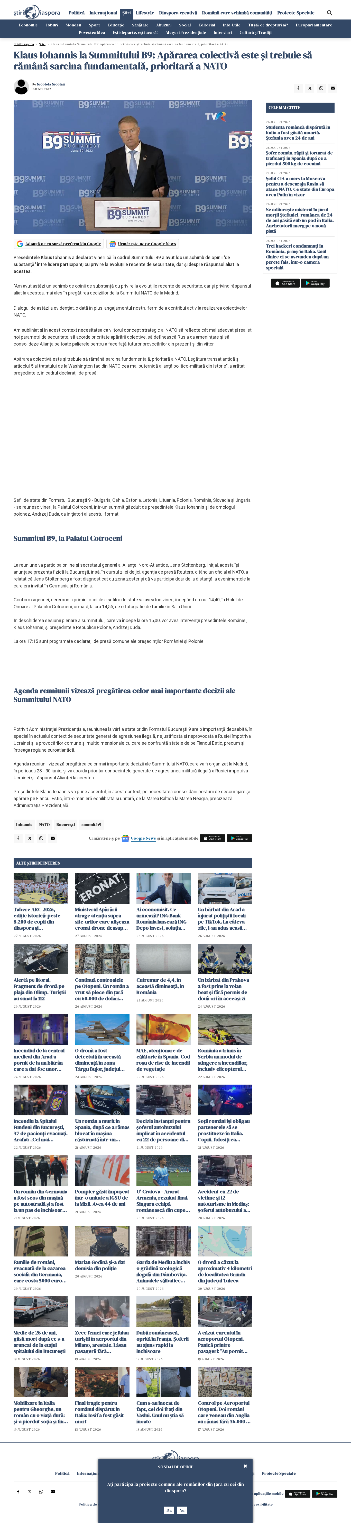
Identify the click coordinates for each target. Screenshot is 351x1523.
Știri (126, 12)
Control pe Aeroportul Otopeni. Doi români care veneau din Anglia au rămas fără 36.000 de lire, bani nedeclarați (225, 1412)
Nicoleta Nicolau (51, 84)
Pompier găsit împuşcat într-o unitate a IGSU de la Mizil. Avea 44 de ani (102, 1197)
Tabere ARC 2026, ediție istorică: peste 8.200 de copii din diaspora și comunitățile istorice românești (37, 918)
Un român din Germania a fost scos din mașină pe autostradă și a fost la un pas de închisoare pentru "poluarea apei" (40, 1200)
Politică (77, 12)
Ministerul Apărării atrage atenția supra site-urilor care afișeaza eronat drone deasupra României (102, 918)
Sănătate (140, 25)
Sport (94, 25)
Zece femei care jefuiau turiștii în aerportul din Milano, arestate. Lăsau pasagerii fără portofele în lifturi (102, 1342)
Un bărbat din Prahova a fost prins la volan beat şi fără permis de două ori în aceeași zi (223, 989)
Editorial (207, 25)
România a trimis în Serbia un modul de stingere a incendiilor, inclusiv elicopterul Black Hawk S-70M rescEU (222, 1059)
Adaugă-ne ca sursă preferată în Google (63, 244)
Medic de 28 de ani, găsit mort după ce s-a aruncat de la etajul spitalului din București (40, 1342)
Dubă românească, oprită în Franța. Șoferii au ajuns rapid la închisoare (162, 1342)
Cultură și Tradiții (255, 32)
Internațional (103, 12)
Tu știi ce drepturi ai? (268, 25)
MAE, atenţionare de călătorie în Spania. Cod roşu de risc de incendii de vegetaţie (163, 1059)
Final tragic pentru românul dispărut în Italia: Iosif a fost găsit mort (99, 1412)
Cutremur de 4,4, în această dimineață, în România (160, 986)
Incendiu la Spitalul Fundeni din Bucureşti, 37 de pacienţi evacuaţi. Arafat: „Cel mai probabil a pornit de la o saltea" (41, 1130)
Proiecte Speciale (296, 12)
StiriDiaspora (24, 44)
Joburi (51, 25)
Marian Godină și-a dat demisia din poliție (100, 1265)
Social (185, 25)
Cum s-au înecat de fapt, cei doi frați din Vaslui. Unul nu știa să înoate (160, 1412)
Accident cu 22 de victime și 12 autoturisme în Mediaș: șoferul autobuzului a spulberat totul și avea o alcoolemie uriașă (225, 1200)
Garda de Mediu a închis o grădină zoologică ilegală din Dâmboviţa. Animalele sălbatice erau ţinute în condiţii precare (163, 1271)
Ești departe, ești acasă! (135, 32)
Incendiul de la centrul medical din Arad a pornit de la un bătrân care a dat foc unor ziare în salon (39, 1059)
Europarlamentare (314, 25)
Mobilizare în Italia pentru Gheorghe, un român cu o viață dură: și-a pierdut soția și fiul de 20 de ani (39, 1412)
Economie (28, 25)
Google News (143, 838)
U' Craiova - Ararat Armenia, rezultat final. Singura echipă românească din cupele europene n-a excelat (163, 1200)
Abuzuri (163, 25)
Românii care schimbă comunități (237, 12)
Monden (73, 25)
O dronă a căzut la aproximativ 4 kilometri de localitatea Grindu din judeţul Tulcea (225, 1271)
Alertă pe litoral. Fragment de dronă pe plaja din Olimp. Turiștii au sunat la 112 (40, 989)
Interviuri (223, 32)
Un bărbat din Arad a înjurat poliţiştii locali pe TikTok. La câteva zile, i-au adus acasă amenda (222, 918)
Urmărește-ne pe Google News (147, 244)
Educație (116, 25)
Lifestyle (145, 12)
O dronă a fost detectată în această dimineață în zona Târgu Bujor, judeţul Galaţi (98, 1059)
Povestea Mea (92, 32)
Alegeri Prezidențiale (185, 32)
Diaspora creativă (178, 12)
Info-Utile (232, 25)
